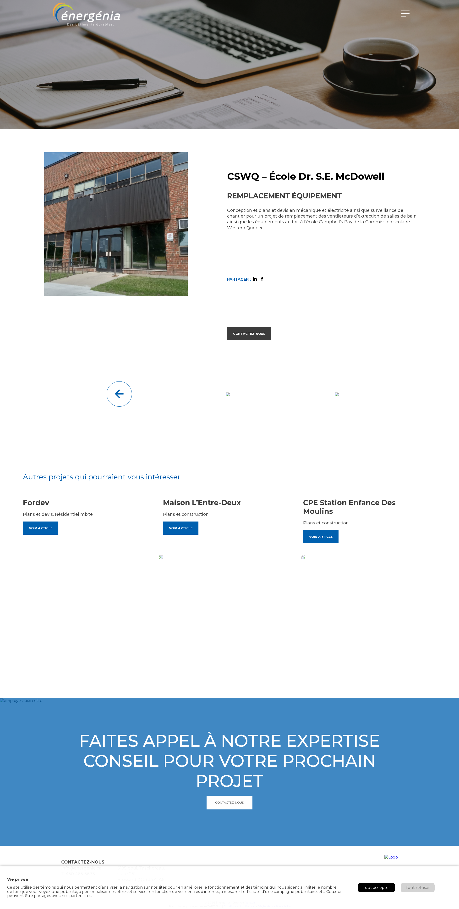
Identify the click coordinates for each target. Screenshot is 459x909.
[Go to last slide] (164, 557)
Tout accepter (376, 887)
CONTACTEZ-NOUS (249, 334)
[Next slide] (306, 557)
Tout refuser (417, 887)
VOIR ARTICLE (40, 528)
